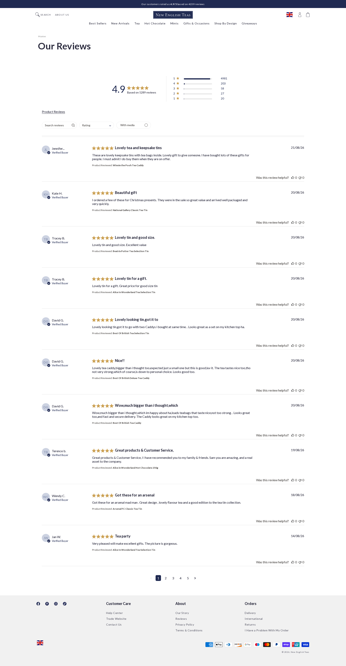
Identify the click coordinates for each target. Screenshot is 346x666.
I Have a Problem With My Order (267, 630)
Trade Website (116, 618)
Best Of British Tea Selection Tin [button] (131, 333)
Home (42, 36)
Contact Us (114, 624)
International (254, 618)
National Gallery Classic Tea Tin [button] (130, 210)
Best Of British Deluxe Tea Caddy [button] (131, 378)
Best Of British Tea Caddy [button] (127, 422)
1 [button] (158, 578)
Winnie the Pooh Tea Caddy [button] (128, 165)
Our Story (182, 613)
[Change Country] (291, 15)
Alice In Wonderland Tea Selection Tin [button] (134, 292)
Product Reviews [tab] (53, 112)
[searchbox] (55, 125)
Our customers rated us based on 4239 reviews (172, 4)
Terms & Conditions (189, 630)
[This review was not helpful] (300, 177)
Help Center (114, 613)
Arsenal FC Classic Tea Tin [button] (127, 508)
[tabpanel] (173, 366)
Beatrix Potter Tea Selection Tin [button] (131, 251)
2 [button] (166, 578)
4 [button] (180, 578)
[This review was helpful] (292, 177)
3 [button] (173, 578)
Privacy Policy (184, 624)
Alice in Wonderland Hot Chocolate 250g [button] (135, 467)
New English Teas (300, 652)
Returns (250, 624)
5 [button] (188, 578)
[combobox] (96, 125)
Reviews (181, 618)
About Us (62, 14)
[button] (308, 15)
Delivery (250, 613)
